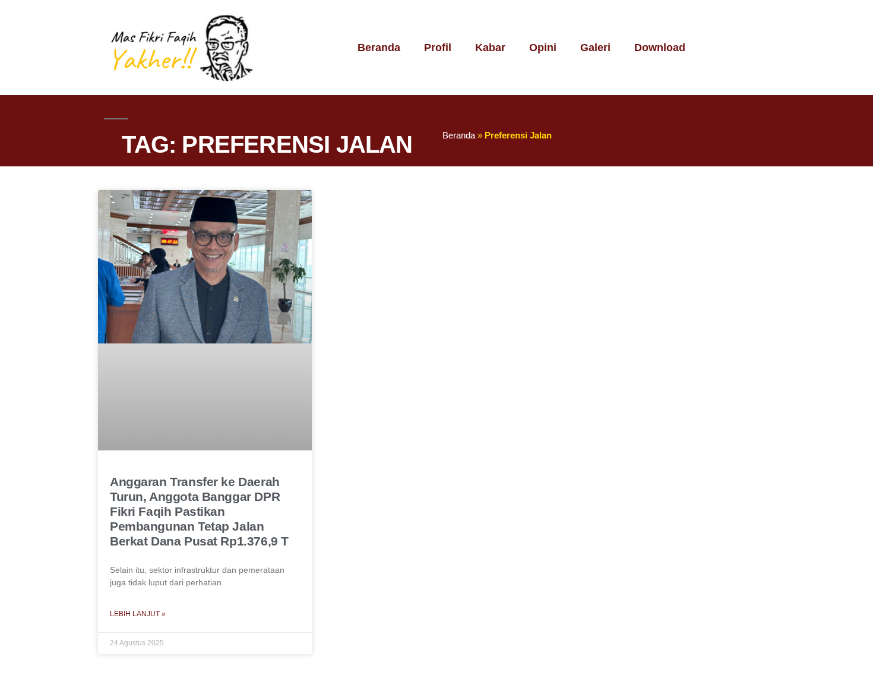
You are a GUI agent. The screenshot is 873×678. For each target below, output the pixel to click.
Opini (542, 47)
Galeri (595, 47)
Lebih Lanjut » (138, 614)
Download (659, 47)
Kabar (490, 47)
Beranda (379, 47)
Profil (437, 47)
